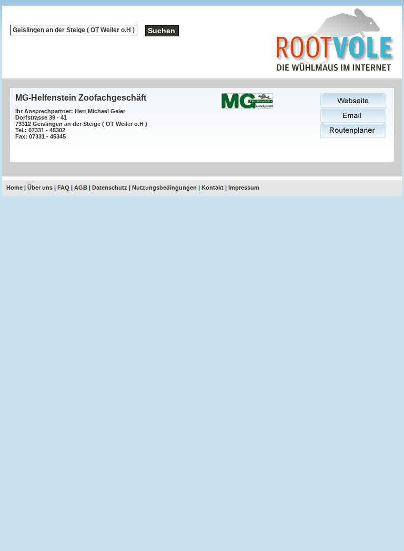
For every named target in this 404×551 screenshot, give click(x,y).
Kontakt (212, 187)
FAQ (63, 187)
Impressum (243, 187)
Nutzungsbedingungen (164, 187)
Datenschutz (109, 187)
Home (14, 187)
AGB (80, 187)
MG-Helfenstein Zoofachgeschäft (80, 97)
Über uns (40, 187)
